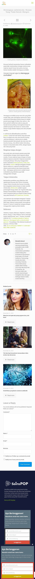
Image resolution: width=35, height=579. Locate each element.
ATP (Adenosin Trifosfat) (22, 195)
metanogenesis (17, 162)
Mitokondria (14, 188)
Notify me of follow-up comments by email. (17, 456)
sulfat (24, 162)
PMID (8, 227)
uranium (12, 164)
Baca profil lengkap (9, 500)
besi (28, 162)
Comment (6, 412)
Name (5, 433)
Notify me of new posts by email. (14, 459)
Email (5, 441)
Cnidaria (6, 135)
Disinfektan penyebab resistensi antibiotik (15, 390)
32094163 (12, 227)
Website (5, 448)
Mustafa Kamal (16, 23)
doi (8, 225)
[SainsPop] (3, 2)
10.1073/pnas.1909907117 (16, 225)
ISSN (25, 225)
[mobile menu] (32, 3)
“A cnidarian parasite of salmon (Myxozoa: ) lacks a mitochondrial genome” (16, 220)
